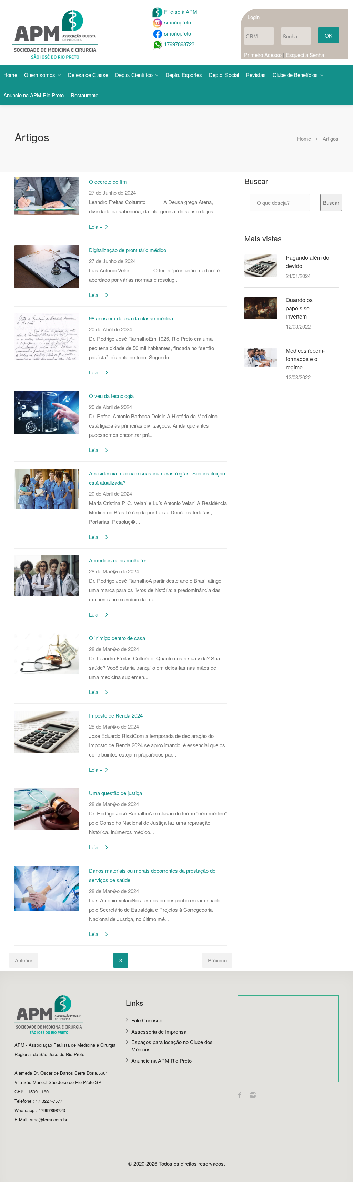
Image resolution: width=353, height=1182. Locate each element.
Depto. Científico (134, 74)
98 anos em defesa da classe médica (131, 318)
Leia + (96, 226)
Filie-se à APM (180, 11)
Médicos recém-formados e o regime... (305, 359)
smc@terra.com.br (48, 1119)
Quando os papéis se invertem (299, 308)
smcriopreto (177, 22)
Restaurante (84, 95)
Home (10, 74)
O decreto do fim (108, 181)
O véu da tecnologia (111, 395)
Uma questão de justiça (115, 793)
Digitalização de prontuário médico (127, 249)
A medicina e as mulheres (118, 560)
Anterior (23, 960)
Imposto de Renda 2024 (116, 715)
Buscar (331, 202)
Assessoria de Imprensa (158, 1031)
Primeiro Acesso (263, 54)
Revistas (256, 74)
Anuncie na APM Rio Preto (33, 95)
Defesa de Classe (88, 74)
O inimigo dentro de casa (117, 637)
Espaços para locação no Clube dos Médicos (172, 1045)
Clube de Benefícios (295, 74)
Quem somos (39, 74)
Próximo (217, 960)
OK (328, 35)
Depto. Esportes (183, 74)
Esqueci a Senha (305, 54)
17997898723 (178, 44)
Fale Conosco (146, 1020)
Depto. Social (224, 74)
